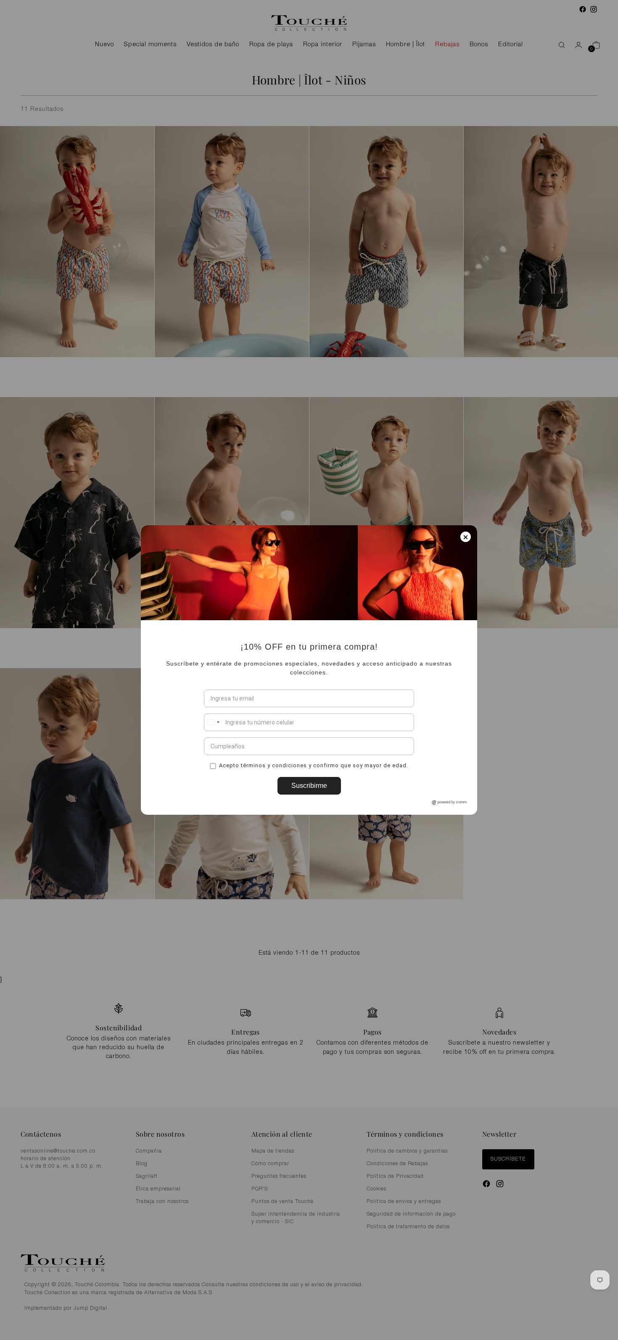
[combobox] (213, 722)
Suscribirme (309, 785)
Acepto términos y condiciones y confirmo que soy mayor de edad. (313, 765)
